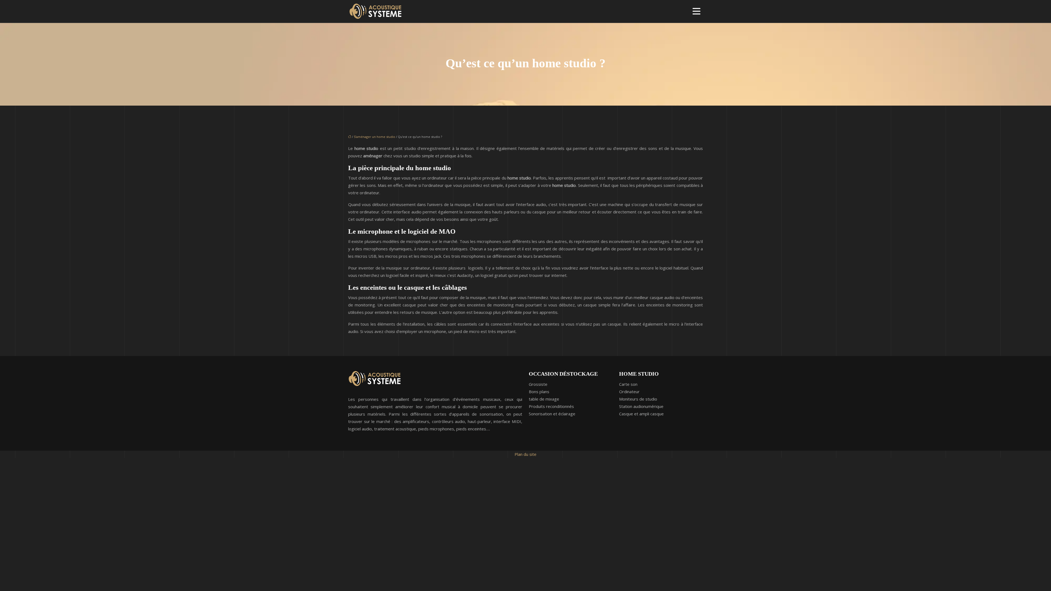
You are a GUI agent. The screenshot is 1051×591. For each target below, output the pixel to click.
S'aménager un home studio (374, 137)
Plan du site (525, 454)
